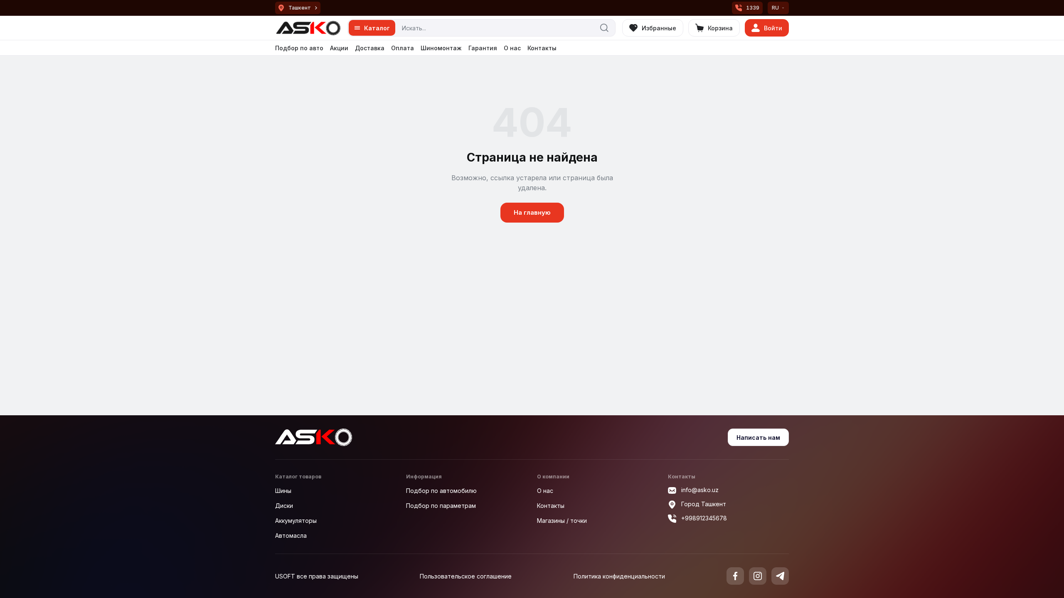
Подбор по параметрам (441, 505)
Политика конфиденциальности (619, 576)
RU (775, 8)
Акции (339, 47)
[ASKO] (308, 27)
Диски (284, 505)
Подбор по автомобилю (441, 490)
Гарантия (482, 47)
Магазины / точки (562, 520)
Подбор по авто (299, 47)
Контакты (542, 47)
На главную (532, 212)
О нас (512, 47)
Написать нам (758, 437)
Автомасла (291, 535)
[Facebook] (735, 576)
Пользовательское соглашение (466, 576)
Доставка (369, 47)
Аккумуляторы (296, 520)
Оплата (402, 47)
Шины (283, 490)
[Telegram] (780, 576)
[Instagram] (757, 576)
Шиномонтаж (441, 47)
